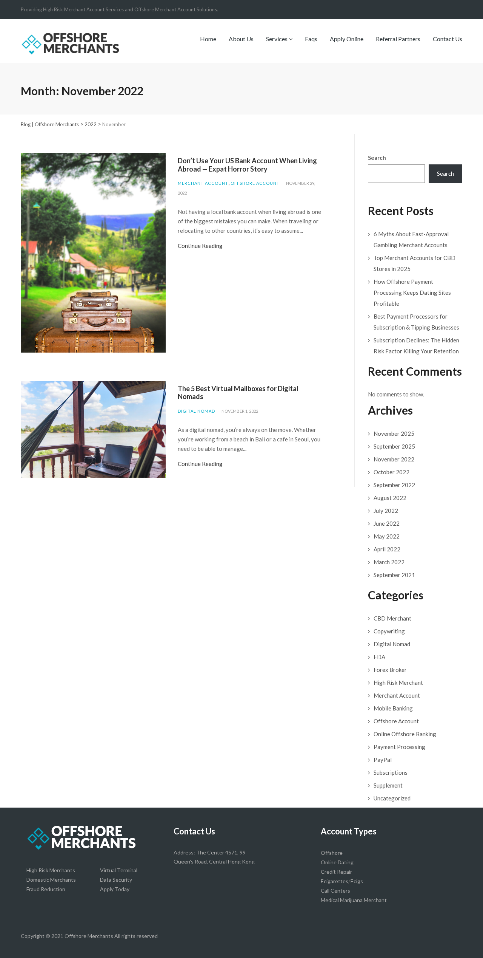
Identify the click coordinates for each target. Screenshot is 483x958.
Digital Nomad (196, 411)
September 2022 (394, 484)
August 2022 (390, 497)
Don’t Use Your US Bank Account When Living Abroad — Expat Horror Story (247, 164)
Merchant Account (203, 183)
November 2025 (394, 433)
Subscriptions (391, 772)
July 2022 (386, 510)
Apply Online (346, 38)
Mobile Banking (393, 708)
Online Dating (337, 862)
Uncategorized (392, 798)
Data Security (116, 879)
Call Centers (335, 890)
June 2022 (387, 523)
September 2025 (394, 446)
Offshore (332, 853)
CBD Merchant (392, 618)
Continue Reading (200, 245)
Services (277, 38)
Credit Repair (336, 871)
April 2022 (387, 549)
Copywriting (389, 631)
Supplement (388, 785)
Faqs (311, 38)
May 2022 (387, 536)
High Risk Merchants (50, 870)
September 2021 (394, 574)
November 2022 (394, 459)
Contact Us (447, 38)
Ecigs (357, 881)
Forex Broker (390, 669)
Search (377, 157)
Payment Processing (399, 746)
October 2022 (391, 472)
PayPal (383, 759)
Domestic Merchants (51, 879)
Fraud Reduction (45, 889)
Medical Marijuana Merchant (354, 900)
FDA (379, 656)
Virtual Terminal (118, 870)
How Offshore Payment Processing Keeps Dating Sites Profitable (412, 292)
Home (208, 38)
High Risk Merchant (398, 682)
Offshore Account (255, 183)
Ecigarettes (334, 881)
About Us (241, 38)
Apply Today (114, 889)
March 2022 (389, 562)
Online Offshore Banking (405, 733)
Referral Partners (398, 38)
